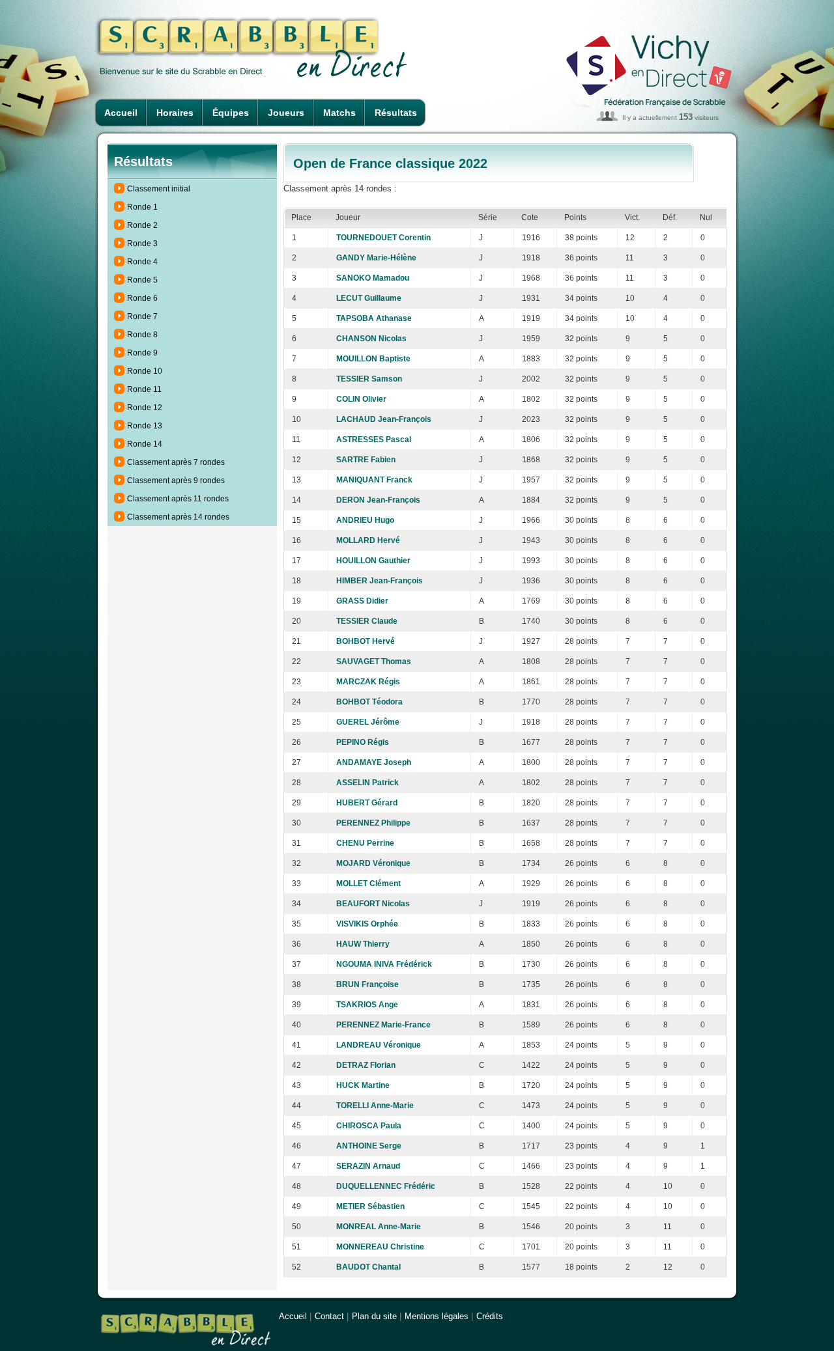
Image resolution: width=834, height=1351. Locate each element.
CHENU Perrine (365, 843)
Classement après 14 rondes (178, 517)
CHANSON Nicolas (371, 338)
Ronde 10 (144, 371)
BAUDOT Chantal (368, 1267)
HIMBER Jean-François (379, 580)
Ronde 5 (142, 280)
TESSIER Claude (366, 621)
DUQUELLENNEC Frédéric (385, 1186)
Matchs (339, 112)
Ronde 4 (142, 261)
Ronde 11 (144, 389)
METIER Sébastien (370, 1206)
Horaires (175, 112)
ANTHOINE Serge (368, 1145)
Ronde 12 (144, 407)
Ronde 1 (142, 207)
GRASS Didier (362, 601)
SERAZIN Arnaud (368, 1166)
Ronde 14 (144, 444)
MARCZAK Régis (368, 681)
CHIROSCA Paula (368, 1125)
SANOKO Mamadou (372, 278)
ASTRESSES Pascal (373, 439)
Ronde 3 (142, 243)
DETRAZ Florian (365, 1065)
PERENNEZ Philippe (373, 823)
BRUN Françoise (367, 984)
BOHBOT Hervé (365, 641)
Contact (329, 1316)
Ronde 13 (144, 425)
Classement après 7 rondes (176, 462)
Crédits (489, 1316)
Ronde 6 (142, 298)
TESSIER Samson (369, 378)
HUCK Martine (363, 1085)
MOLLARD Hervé (368, 540)
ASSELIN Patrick (367, 782)
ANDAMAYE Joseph (373, 762)
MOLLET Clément (368, 883)
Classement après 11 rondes (178, 498)
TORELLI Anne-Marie (375, 1105)
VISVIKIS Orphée (367, 923)
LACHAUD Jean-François (383, 419)
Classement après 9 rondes (176, 480)
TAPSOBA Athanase (374, 318)
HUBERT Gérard (366, 802)
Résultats (396, 112)
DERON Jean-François (378, 500)
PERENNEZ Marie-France (383, 1024)
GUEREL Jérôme (367, 722)
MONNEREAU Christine (380, 1246)
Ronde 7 (142, 316)
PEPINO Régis (362, 742)
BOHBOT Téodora (369, 701)
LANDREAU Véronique (378, 1045)
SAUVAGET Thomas (373, 661)
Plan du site (374, 1316)
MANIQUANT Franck (374, 479)
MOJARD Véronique (373, 863)
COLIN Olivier (361, 399)
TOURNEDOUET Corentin (383, 237)
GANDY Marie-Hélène (376, 257)
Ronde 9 (142, 352)
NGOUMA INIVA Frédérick (384, 964)
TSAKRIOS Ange (367, 1004)
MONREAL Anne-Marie (378, 1226)
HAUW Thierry (363, 944)
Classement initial (158, 188)
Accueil (120, 112)
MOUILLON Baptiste (373, 358)
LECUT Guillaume (368, 298)
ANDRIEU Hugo (365, 520)
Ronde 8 (142, 334)
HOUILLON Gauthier (373, 560)
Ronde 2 (142, 225)
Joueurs (286, 112)
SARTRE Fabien (365, 459)
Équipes (230, 112)
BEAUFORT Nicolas (373, 903)
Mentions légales (436, 1316)
